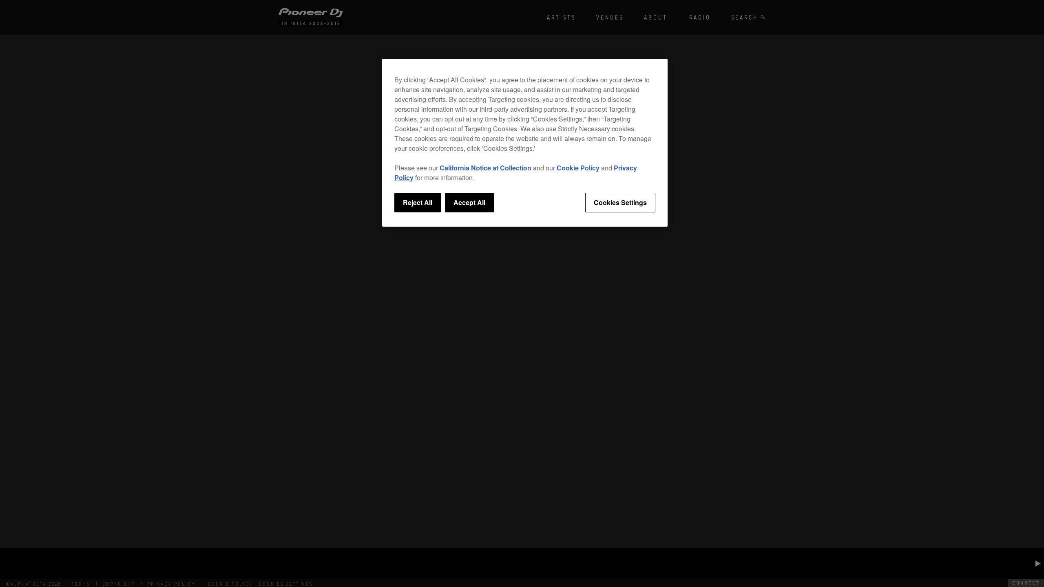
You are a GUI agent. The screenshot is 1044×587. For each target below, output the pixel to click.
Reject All (417, 202)
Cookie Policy (578, 167)
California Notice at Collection (485, 167)
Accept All (469, 202)
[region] (525, 143)
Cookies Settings (620, 202)
